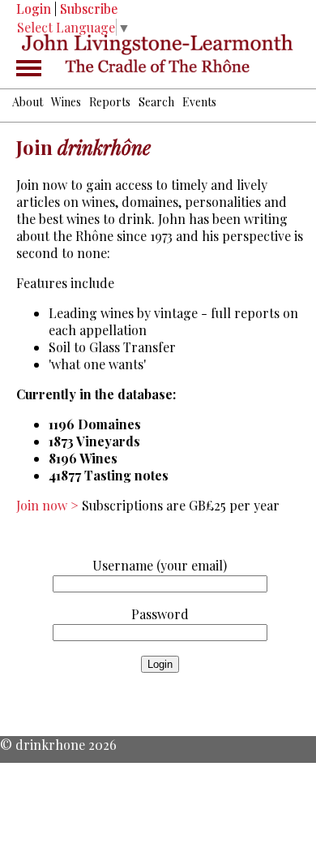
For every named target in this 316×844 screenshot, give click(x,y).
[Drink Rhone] (158, 54)
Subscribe (88, 8)
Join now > (49, 505)
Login (33, 8)
